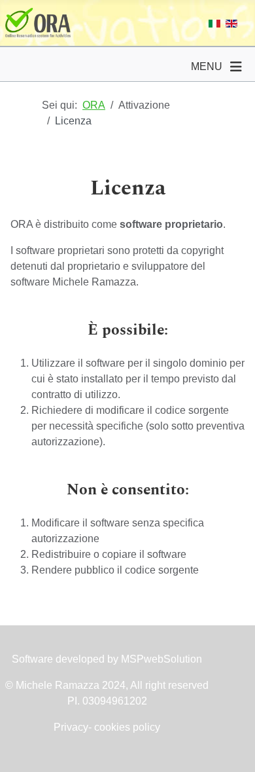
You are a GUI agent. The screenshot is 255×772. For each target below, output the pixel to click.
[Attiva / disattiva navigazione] (236, 67)
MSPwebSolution (160, 659)
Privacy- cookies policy (107, 727)
